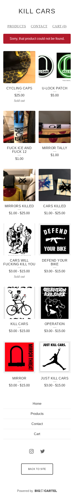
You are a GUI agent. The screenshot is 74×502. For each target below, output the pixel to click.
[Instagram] (31, 451)
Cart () (59, 26)
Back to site (37, 469)
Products (16, 26)
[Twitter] (42, 451)
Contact (39, 26)
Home (37, 403)
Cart (37, 434)
